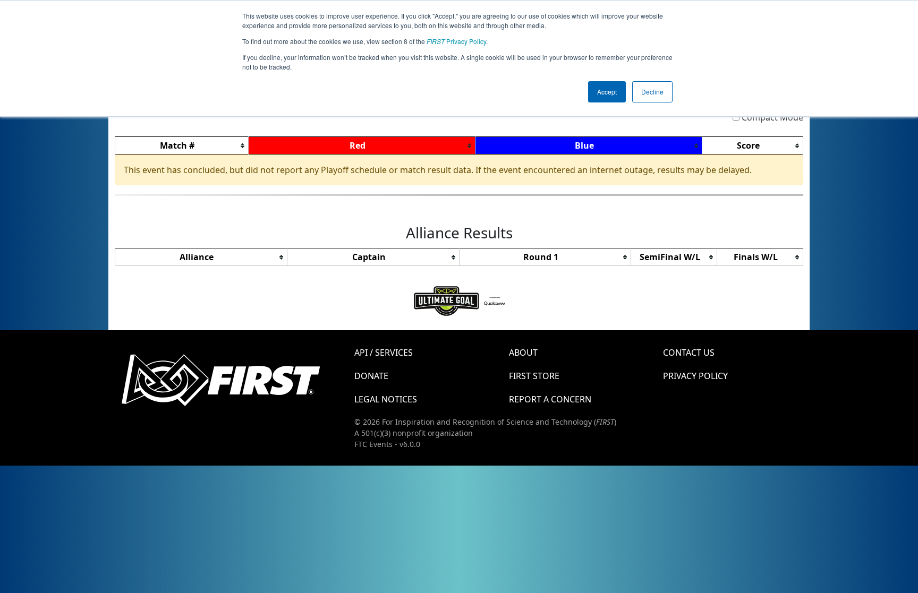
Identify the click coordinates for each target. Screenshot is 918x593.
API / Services (383, 352)
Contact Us (689, 352)
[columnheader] (182, 145)
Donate (371, 376)
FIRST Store (534, 376)
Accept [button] (607, 91)
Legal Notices (385, 399)
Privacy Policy (456, 41)
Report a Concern (550, 399)
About (523, 352)
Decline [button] (652, 91)
